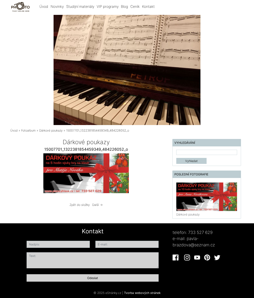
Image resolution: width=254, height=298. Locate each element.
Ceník (135, 6)
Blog (124, 6)
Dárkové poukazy (51, 130)
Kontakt (148, 6)
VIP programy (108, 6)
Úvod (43, 6)
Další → (97, 205)
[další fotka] (156, 174)
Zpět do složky (80, 205)
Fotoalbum (28, 130)
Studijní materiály (80, 6)
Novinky (57, 6)
